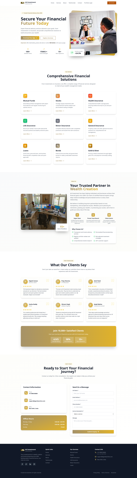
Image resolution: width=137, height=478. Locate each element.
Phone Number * (77, 404)
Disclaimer (113, 472)
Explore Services (48, 38)
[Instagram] (34, 464)
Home (52, 3)
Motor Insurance (74, 463)
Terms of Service (105, 472)
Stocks (72, 455)
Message (75, 418)
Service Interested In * (78, 411)
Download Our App (29, 38)
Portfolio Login (88, 3)
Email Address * (76, 397)
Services (58, 3)
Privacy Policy (96, 472)
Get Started (111, 3)
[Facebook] (22, 464)
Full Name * (75, 390)
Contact (80, 3)
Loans (71, 465)
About (64, 3)
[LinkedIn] (30, 464)
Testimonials (72, 3)
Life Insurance (74, 460)
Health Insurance (74, 457)
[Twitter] (26, 464)
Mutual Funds (74, 452)
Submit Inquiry (92, 432)
